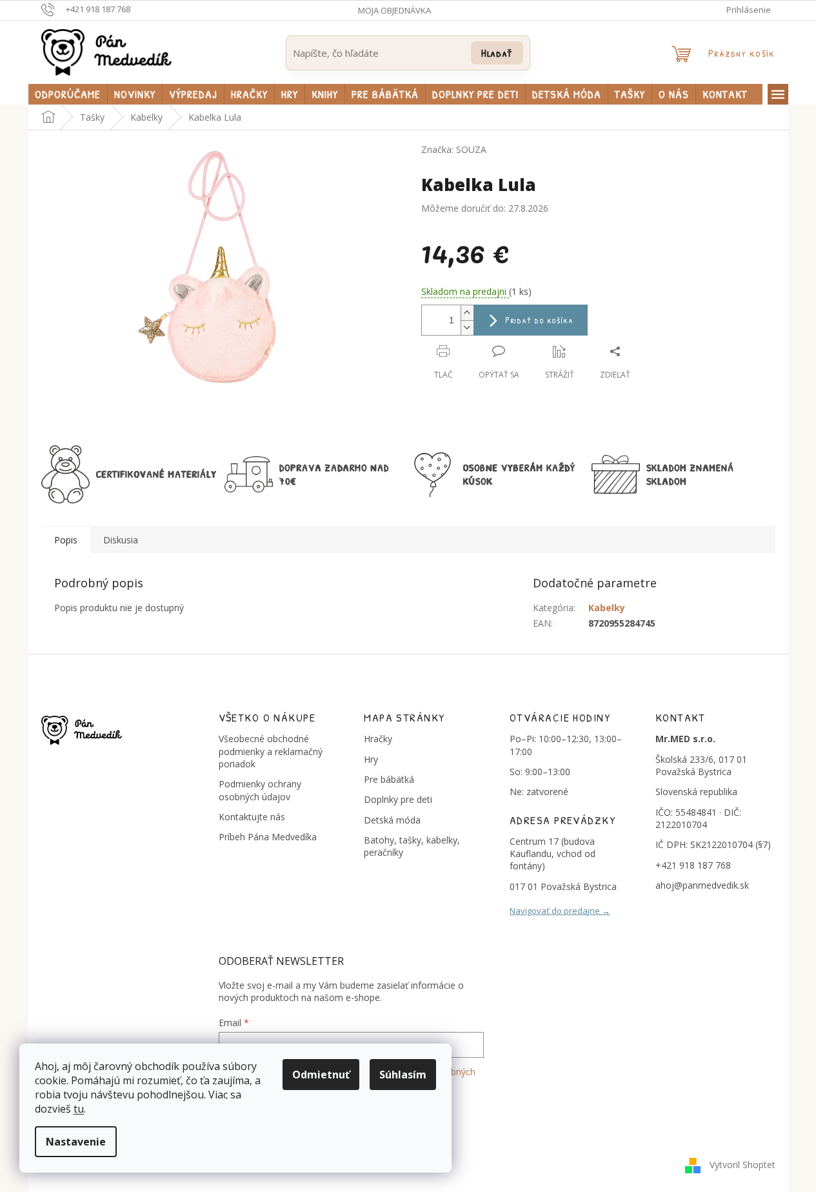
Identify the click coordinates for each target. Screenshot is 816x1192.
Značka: (453, 149)
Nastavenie (76, 1142)
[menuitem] (67, 94)
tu (79, 1109)
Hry (371, 759)
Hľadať (497, 53)
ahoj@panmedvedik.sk (702, 885)
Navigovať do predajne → (560, 910)
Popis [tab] (65, 540)
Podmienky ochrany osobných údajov (260, 790)
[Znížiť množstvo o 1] (467, 327)
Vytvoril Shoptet (742, 1164)
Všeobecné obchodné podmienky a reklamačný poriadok (271, 751)
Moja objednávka (394, 10)
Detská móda (392, 820)
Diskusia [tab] (120, 540)
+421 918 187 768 (693, 865)
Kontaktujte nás (252, 817)
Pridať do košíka (539, 320)
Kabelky (606, 607)
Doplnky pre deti (398, 799)
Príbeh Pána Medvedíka (268, 837)
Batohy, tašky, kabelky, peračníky (412, 846)
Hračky (378, 738)
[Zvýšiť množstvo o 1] (467, 312)
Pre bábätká (389, 779)
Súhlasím (402, 1074)
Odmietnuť (321, 1074)
